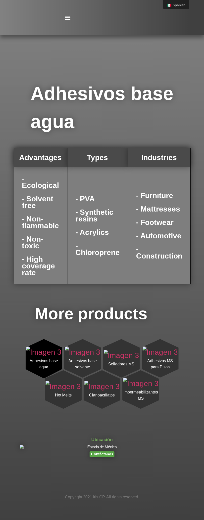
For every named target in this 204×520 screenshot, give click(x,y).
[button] (67, 17)
